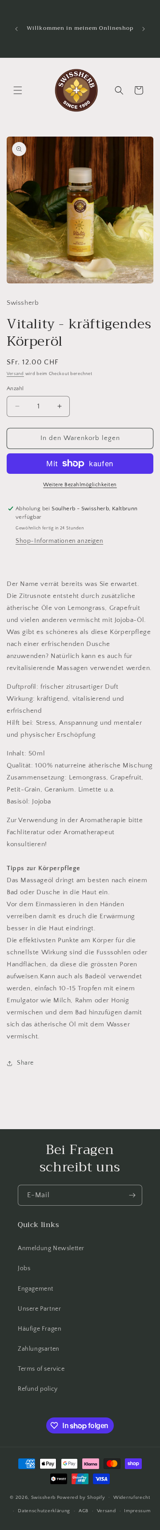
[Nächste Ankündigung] (143, 29)
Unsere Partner (39, 1308)
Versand (15, 373)
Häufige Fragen (39, 1328)
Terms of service (41, 1369)
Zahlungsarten (39, 1348)
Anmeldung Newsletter (51, 1248)
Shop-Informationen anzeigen (59, 541)
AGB (83, 1511)
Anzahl (15, 388)
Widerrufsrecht (131, 1497)
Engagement (35, 1288)
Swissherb (43, 1497)
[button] (18, 90)
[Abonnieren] (132, 1195)
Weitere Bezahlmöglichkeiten (80, 485)
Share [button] (25, 1062)
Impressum (137, 1511)
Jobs (24, 1268)
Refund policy (38, 1389)
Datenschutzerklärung (44, 1511)
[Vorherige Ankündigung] (16, 29)
